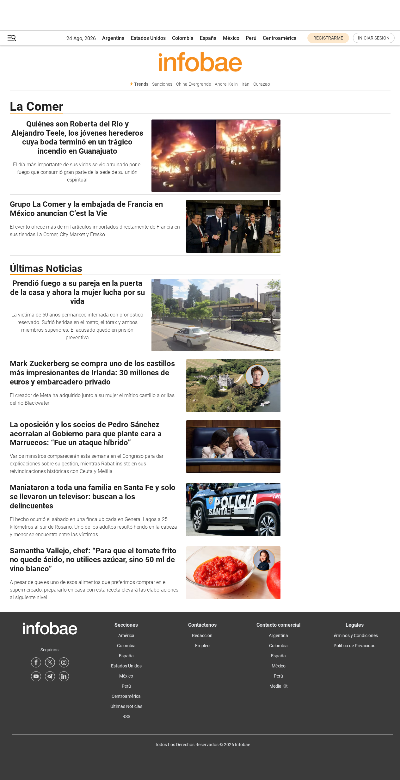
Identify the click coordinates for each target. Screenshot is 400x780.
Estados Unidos (148, 38)
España (208, 38)
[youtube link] (36, 676)
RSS (126, 716)
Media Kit (278, 686)
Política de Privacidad (355, 645)
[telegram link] (50, 676)
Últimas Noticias (126, 706)
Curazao (261, 84)
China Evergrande (193, 84)
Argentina (113, 38)
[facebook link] (36, 662)
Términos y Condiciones (355, 635)
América (126, 635)
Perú (251, 38)
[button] (11, 38)
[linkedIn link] (64, 676)
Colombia (183, 38)
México (231, 38)
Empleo (202, 645)
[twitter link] (50, 662)
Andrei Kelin (226, 84)
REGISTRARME (328, 37)
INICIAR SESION (374, 37)
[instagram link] (64, 662)
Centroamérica (280, 38)
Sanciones (162, 84)
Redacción (202, 635)
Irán (245, 84)
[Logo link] (200, 62)
